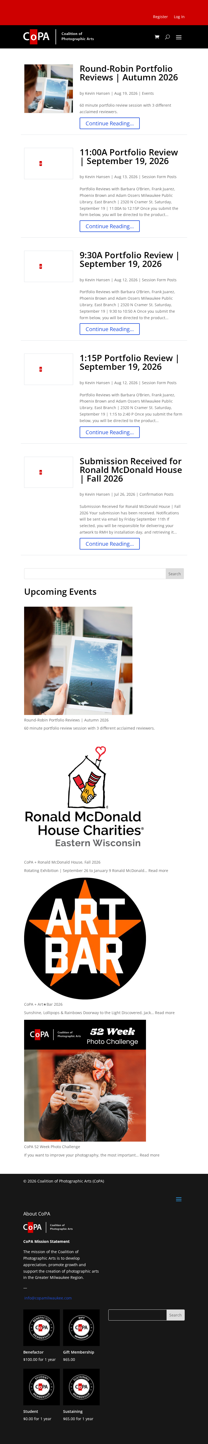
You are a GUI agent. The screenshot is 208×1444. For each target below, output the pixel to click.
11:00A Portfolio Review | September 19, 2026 (129, 156)
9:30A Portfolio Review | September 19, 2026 (130, 259)
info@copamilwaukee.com (48, 1298)
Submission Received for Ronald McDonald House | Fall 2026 (131, 469)
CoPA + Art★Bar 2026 (43, 1004)
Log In (179, 17)
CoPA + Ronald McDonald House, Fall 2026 (62, 862)
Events (148, 93)
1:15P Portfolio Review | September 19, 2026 (130, 362)
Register (160, 17)
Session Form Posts (159, 176)
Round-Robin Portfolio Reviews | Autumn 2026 (129, 73)
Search (174, 573)
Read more (158, 870)
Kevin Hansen (97, 93)
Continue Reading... (110, 123)
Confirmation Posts (156, 494)
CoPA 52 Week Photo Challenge (52, 1146)
